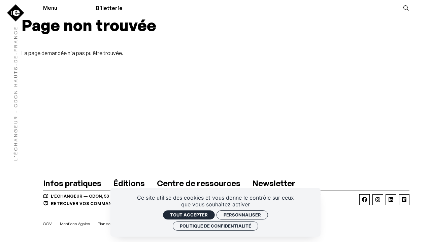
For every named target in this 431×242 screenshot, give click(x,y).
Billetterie (109, 8)
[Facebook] (364, 199)
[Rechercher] (406, 8)
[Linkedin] (391, 199)
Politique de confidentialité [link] (215, 226)
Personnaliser (242, 214)
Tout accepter (189, 214)
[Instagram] (377, 199)
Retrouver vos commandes (85, 203)
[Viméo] (404, 199)
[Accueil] (16, 13)
